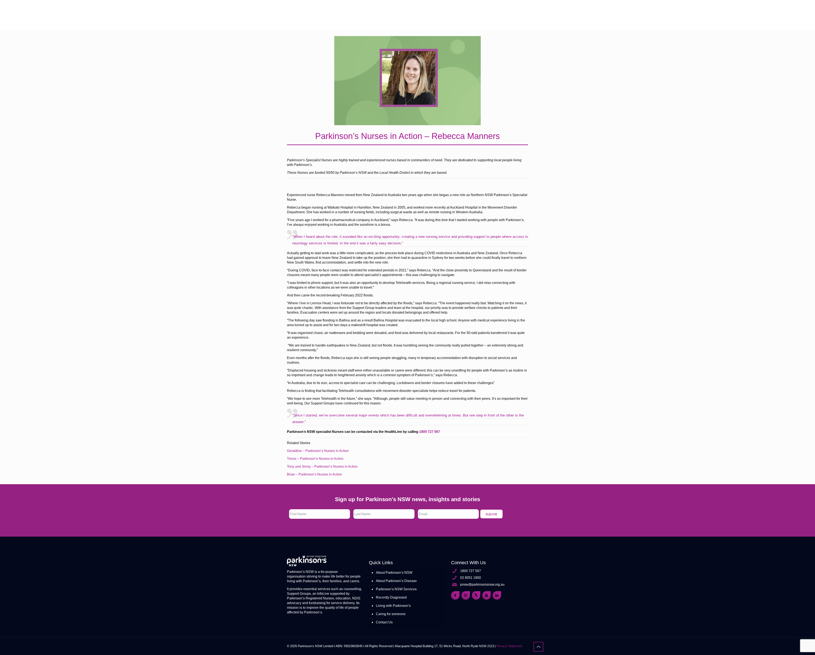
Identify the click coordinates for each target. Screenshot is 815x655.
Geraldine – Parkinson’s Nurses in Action (318, 451)
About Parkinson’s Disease (396, 581)
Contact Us (384, 622)
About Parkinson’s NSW (394, 572)
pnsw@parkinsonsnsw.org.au (482, 584)
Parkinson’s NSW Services (396, 589)
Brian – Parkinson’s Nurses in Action (314, 474)
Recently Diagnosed (391, 597)
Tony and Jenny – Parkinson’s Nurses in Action (322, 466)
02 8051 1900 (470, 577)
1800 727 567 (429, 431)
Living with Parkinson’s (393, 605)
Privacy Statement (509, 646)
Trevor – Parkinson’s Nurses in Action (315, 458)
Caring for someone (391, 614)
